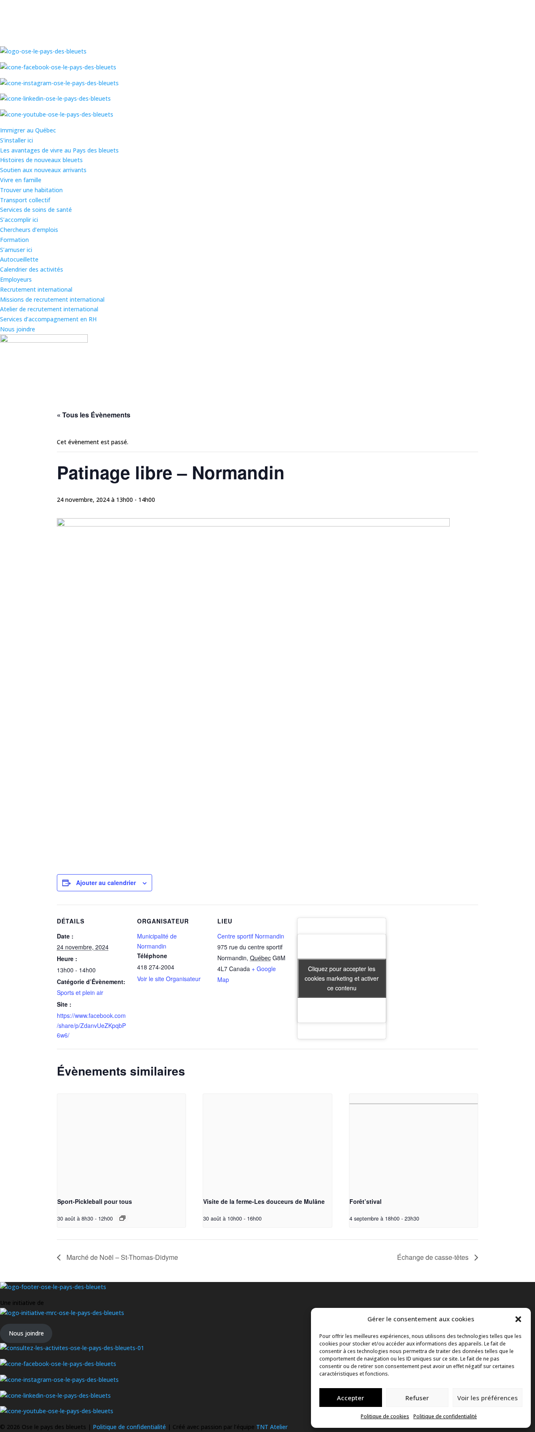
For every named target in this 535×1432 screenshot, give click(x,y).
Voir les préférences (487, 1398)
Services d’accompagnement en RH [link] (48, 319)
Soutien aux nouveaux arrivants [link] (43, 170)
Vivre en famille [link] (20, 180)
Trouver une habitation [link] (31, 190)
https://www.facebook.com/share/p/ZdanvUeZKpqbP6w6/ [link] (91, 1025)
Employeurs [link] (16, 279)
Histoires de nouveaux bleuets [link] (41, 160)
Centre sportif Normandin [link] (250, 936)
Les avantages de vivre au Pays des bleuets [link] (59, 150)
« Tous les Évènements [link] (93, 415)
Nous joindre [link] (17, 329)
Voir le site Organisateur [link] (169, 978)
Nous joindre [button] (26, 1333)
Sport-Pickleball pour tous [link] (94, 1201)
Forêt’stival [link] (365, 1201)
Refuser (417, 1398)
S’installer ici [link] (16, 140)
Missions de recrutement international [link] (52, 299)
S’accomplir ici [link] (19, 220)
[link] (121, 1142)
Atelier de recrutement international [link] (49, 309)
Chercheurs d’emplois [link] (29, 230)
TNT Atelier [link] (272, 1427)
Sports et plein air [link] (80, 992)
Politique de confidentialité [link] (445, 1416)
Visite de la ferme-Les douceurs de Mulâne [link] (264, 1201)
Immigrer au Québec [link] (28, 130)
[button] (518, 1319)
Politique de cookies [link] (385, 1416)
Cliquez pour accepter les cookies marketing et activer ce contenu (342, 978)
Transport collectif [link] (25, 200)
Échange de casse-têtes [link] (433, 1257)
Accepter (350, 1398)
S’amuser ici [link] (16, 250)
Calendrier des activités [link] (31, 269)
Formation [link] (14, 240)
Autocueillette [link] (19, 259)
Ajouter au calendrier (106, 882)
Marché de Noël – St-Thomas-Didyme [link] (121, 1257)
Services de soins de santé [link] (36, 210)
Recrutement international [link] (36, 289)
